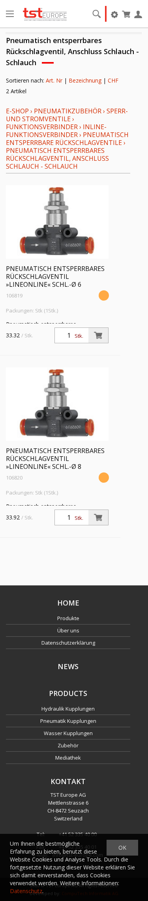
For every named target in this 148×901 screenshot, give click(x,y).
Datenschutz (26, 891)
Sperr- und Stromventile (67, 115)
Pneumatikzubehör (68, 111)
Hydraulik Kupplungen (68, 708)
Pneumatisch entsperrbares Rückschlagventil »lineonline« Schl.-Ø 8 (55, 458)
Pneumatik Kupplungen (68, 720)
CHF (113, 80)
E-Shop (17, 111)
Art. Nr (54, 80)
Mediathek (68, 757)
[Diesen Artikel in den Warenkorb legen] (98, 335)
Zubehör (68, 745)
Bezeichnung (85, 80)
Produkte (68, 618)
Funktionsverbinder (42, 126)
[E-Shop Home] (44, 14)
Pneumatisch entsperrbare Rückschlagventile (67, 138)
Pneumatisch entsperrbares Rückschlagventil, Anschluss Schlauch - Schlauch (57, 158)
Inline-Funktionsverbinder (56, 130)
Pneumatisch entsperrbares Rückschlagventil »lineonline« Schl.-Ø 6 (55, 276)
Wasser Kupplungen (68, 733)
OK (122, 847)
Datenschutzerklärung (68, 642)
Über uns (68, 630)
